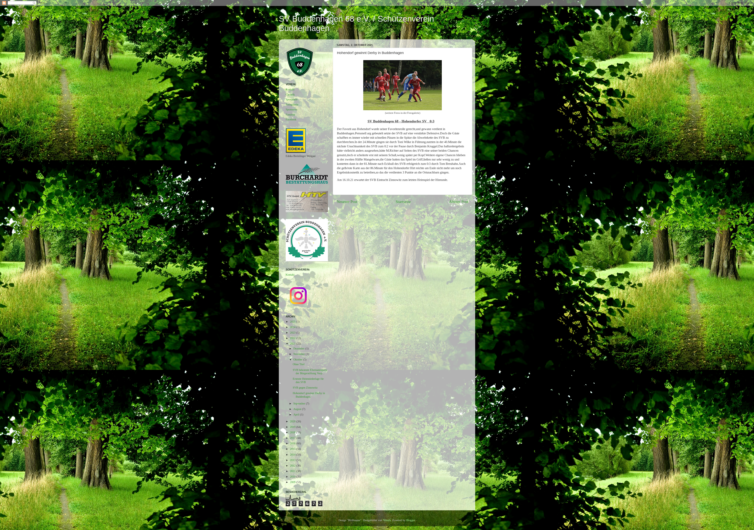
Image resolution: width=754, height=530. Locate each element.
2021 (293, 343)
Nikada (387, 520)
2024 (293, 327)
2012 (293, 465)
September (299, 403)
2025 (293, 321)
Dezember (299, 348)
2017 (293, 437)
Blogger (410, 520)
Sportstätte (291, 99)
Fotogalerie (292, 104)
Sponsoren (291, 109)
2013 (293, 460)
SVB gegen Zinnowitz (305, 387)
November (299, 354)
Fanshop (290, 114)
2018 (293, 432)
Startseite (403, 201)
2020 (293, 421)
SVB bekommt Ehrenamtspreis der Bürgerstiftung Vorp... (310, 371)
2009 (293, 482)
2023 (293, 332)
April (296, 414)
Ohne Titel (299, 364)
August (297, 409)
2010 (293, 476)
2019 (293, 426)
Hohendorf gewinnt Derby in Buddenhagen (309, 395)
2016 (293, 443)
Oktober (298, 359)
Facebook (291, 119)
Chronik (290, 94)
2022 (293, 338)
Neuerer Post (347, 201)
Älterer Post (458, 201)
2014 (293, 454)
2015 (293, 448)
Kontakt (290, 89)
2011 (293, 471)
